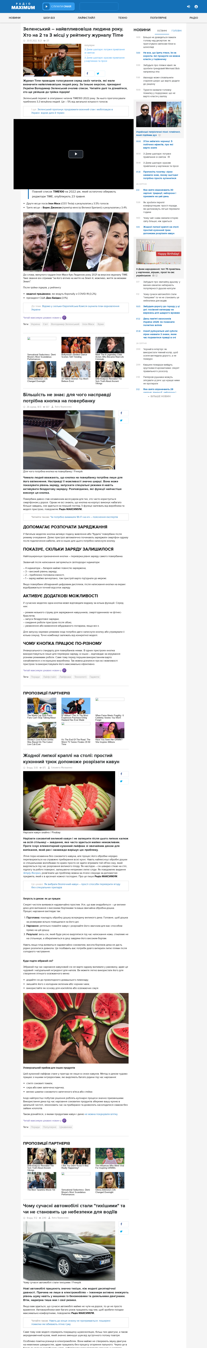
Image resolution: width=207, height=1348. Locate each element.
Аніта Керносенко (63, 406)
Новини (15, 17)
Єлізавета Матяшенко (61, 767)
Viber (64, 318)
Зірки (100, 324)
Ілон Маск (88, 324)
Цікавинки (66, 1127)
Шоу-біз (49, 17)
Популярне (158, 17)
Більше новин (161, 396)
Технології (80, 677)
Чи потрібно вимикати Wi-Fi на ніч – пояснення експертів (84, 517)
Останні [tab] (162, 30)
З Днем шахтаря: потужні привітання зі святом (104, 51)
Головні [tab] (176, 30)
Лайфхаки (65, 677)
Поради (35, 677)
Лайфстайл (86, 17)
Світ (45, 324)
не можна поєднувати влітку (101, 1114)
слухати (61, 6)
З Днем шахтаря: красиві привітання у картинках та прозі (104, 59)
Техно (122, 17)
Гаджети (94, 677)
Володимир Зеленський (65, 324)
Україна (35, 324)
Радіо (194, 17)
